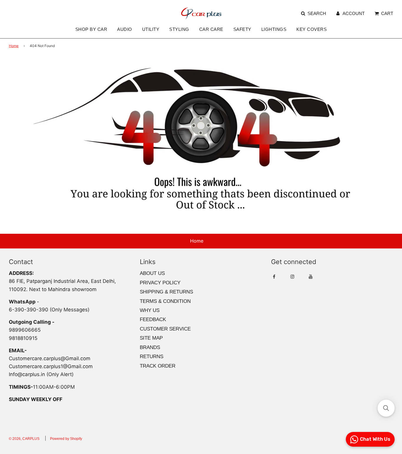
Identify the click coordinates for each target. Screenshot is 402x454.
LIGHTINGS (274, 29)
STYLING (179, 29)
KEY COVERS (311, 29)
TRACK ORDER (157, 366)
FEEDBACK (153, 319)
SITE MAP (151, 338)
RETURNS (151, 356)
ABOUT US (152, 273)
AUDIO (124, 29)
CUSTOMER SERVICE (165, 329)
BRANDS (150, 347)
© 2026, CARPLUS (24, 439)
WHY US (150, 310)
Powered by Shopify (66, 439)
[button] (386, 408)
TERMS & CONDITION (165, 301)
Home (14, 46)
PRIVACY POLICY (160, 283)
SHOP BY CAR (91, 29)
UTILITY (151, 29)
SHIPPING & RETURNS (166, 292)
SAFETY (242, 29)
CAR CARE (211, 29)
